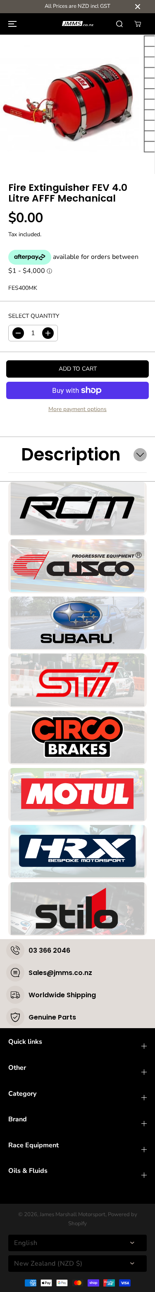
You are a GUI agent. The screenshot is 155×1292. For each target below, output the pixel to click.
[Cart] (138, 24)
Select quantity (33, 316)
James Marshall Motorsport (72, 1214)
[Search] (119, 24)
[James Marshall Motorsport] (77, 24)
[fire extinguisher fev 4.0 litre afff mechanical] (69, 104)
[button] (11, 24)
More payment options (77, 409)
